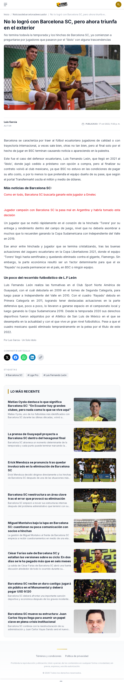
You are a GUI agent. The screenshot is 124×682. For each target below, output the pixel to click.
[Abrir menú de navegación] (5, 4)
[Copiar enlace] (40, 357)
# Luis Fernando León (55, 375)
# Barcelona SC (14, 375)
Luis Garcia (10, 122)
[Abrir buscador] (118, 4)
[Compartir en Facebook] (15, 357)
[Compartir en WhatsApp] (24, 357)
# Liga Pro (33, 375)
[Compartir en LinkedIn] (32, 357)
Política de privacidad (76, 656)
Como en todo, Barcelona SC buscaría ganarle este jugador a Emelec (50, 194)
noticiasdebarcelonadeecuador (30, 14)
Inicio (6, 14)
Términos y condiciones (48, 656)
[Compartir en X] (7, 357)
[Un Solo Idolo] (62, 4)
